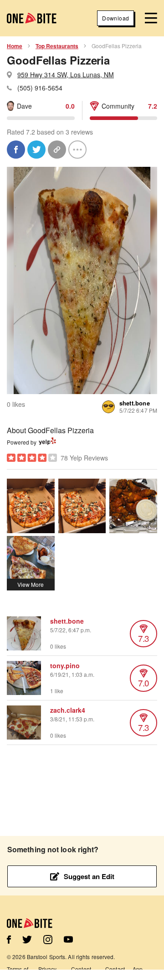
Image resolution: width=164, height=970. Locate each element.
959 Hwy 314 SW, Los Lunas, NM (65, 74)
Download (115, 18)
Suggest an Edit (89, 876)
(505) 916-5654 (39, 87)
